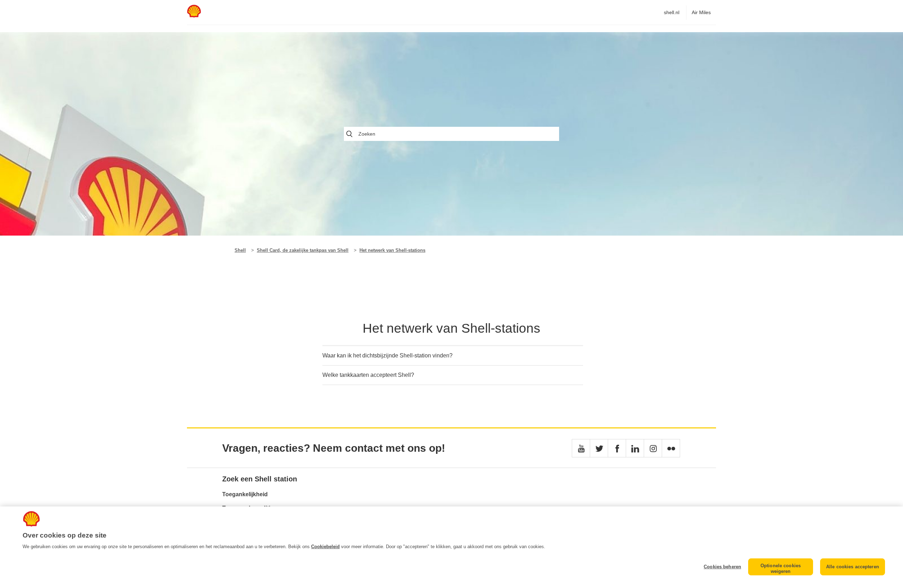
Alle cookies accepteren (852, 566)
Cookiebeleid (325, 546)
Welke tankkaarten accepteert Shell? (368, 375)
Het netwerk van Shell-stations (392, 250)
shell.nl (671, 12)
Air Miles (701, 12)
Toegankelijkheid (245, 494)
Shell (240, 250)
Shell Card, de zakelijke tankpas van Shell (303, 250)
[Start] (194, 16)
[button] (581, 448)
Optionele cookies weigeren (780, 568)
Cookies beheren (722, 566)
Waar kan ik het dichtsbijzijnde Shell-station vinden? (387, 355)
